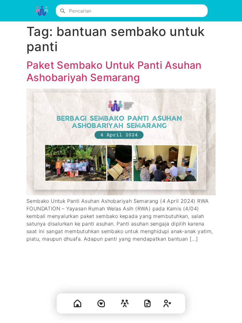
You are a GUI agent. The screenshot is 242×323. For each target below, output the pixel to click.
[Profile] (167, 305)
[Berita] (147, 305)
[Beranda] (77, 305)
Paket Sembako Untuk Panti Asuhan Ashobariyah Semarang (114, 71)
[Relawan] (125, 305)
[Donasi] (101, 305)
